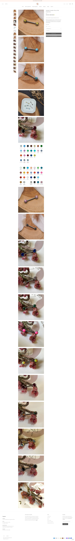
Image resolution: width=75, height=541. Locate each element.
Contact (48, 6)
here (36, 520)
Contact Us (49, 516)
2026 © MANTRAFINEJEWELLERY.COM (7, 537)
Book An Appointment (28, 6)
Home (23, 6)
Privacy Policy (49, 520)
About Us (52, 6)
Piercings (40, 6)
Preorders (44, 6)
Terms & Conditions (50, 521)
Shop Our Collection (35, 6)
